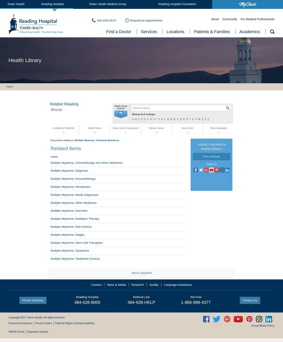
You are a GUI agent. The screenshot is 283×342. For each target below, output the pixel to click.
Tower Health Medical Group (107, 4)
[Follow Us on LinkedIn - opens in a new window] (227, 170)
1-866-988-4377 (196, 302)
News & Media (116, 284)
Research (137, 284)
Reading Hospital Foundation (177, 4)
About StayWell (142, 273)
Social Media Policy (262, 325)
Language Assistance (178, 284)
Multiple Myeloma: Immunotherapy (73, 178)
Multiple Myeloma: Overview (69, 210)
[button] (121, 114)
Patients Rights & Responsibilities (74, 323)
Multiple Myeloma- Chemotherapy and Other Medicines (87, 163)
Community (229, 19)
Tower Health (16, 4)
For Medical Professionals (257, 19)
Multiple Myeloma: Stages (67, 234)
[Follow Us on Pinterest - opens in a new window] (216, 170)
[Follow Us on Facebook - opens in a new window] (195, 170)
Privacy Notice (43, 323)
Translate (58, 110)
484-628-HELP (141, 302)
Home (9, 86)
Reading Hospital (52, 4)
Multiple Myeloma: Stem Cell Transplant (77, 242)
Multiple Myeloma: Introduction (71, 186)
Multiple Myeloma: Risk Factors (71, 226)
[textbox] (179, 108)
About (215, 19)
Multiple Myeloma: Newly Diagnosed (74, 194)
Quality (154, 284)
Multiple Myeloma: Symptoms (70, 250)
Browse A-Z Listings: (144, 114)
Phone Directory (33, 300)
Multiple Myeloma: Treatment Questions (97, 140)
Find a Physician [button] (211, 156)
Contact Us (250, 300)
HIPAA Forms (16, 331)
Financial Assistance (21, 323)
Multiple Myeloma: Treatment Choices (75, 258)
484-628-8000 (87, 302)
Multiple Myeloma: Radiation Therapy (75, 218)
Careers (96, 284)
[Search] (272, 32)
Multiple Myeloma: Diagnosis (69, 170)
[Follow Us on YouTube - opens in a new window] (206, 170)
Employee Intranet (37, 331)
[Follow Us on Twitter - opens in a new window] (201, 170)
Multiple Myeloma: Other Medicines (74, 203)
